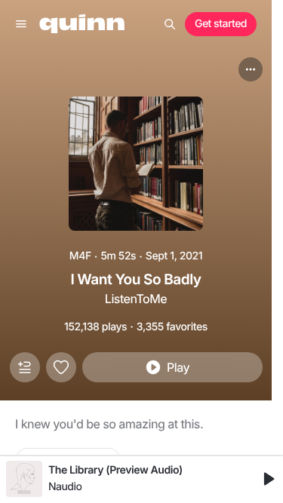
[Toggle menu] (21, 24)
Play (178, 367)
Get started (221, 23)
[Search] (170, 24)
